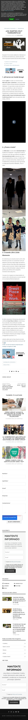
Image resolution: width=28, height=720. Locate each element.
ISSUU (5, 588)
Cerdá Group (19, 35)
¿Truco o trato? (8, 63)
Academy (14, 643)
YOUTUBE (18, 585)
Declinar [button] (17, 19)
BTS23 (14, 653)
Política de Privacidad (16, 561)
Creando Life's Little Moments (12, 65)
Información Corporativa (10, 28)
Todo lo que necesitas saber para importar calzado (7, 387)
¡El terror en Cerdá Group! (11, 61)
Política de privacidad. (9, 10)
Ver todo (5, 660)
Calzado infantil (14, 656)
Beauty (14, 650)
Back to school (14, 646)
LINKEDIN (6, 585)
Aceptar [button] (11, 19)
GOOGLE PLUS (19, 583)
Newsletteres (21, 28)
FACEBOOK (6, 583)
